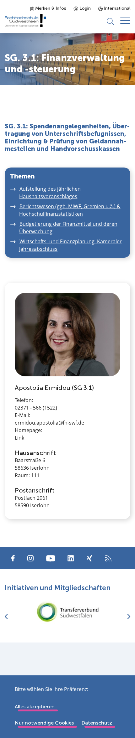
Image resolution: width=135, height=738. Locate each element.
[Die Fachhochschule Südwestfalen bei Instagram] (30, 557)
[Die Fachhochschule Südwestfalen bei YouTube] (50, 557)
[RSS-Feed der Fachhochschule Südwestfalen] (108, 557)
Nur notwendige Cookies (44, 723)
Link (19, 437)
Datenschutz (96, 723)
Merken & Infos (50, 8)
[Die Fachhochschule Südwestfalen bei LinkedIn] (71, 558)
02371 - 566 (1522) (36, 407)
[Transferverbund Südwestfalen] (67, 612)
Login (84, 8)
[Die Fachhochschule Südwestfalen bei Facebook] (13, 557)
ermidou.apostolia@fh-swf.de (49, 422)
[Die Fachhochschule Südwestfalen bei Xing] (89, 558)
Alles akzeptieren (35, 707)
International (116, 8)
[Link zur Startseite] (25, 20)
